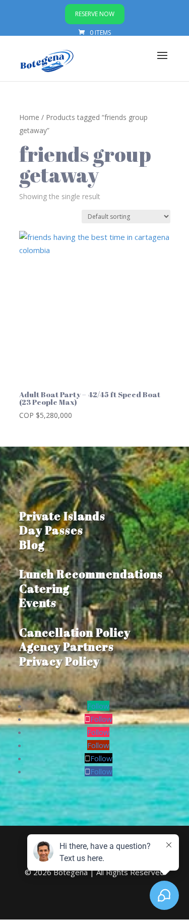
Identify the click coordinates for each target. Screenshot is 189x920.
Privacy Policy (59, 661)
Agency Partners (66, 646)
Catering (44, 588)
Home (29, 117)
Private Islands (62, 516)
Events (37, 602)
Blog (32, 544)
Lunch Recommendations (91, 574)
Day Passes (51, 530)
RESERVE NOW (94, 14)
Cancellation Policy (75, 632)
